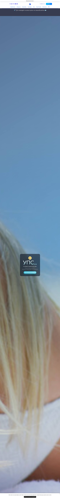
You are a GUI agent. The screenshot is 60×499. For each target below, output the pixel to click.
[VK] (10, 4)
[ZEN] (17, 4)
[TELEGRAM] (13, 4)
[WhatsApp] (15, 4)
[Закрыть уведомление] (59, 493)
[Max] (11, 4)
